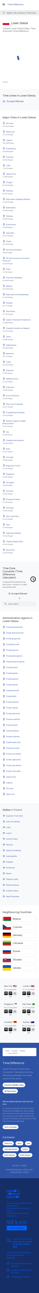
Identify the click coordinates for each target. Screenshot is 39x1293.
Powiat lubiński (10, 685)
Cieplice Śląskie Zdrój (13, 541)
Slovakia (17, 959)
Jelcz (6, 524)
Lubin (6, 165)
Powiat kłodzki (10, 667)
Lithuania (18, 943)
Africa (19, 1143)
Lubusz (7, 833)
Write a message (10, 1127)
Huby (6, 449)
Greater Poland (10, 891)
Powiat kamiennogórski (13, 661)
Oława (7, 241)
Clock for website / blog (13, 1085)
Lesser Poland (10, 839)
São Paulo (27, 1004)
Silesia (7, 873)
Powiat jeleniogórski (12, 656)
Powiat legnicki (10, 673)
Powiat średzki (10, 725)
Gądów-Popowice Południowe (16, 320)
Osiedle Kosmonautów (13, 440)
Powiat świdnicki (11, 731)
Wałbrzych (9, 132)
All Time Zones (10, 1091)
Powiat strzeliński (11, 719)
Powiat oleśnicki (11, 702)
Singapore (9, 1004)
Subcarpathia (10, 856)
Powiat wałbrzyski (11, 742)
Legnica (7, 140)
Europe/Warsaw (13, 101)
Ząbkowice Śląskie (12, 533)
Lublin (7, 827)
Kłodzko (8, 303)
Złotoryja (8, 508)
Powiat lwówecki (11, 690)
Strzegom (8, 482)
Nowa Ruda (9, 311)
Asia (28, 1143)
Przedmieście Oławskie (14, 412)
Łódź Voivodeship (11, 821)
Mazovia (8, 844)
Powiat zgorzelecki (12, 765)
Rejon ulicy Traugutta (13, 404)
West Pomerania (11, 896)
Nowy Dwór (9, 550)
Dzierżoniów (9, 224)
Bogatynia (8, 474)
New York (8, 986)
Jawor (7, 336)
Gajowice (8, 370)
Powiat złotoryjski (11, 771)
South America (25, 1155)
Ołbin (6, 269)
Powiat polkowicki (11, 713)
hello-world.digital (17, 1228)
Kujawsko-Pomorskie (13, 816)
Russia (16, 951)
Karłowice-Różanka (12, 250)
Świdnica (8, 191)
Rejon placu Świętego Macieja (16, 199)
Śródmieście (9, 148)
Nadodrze (8, 353)
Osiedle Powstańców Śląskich (16, 328)
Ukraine (17, 967)
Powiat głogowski (11, 638)
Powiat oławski (10, 708)
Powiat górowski (11, 644)
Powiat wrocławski (12, 754)
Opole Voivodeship (12, 850)
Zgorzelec (8, 233)
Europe (25, 1149)
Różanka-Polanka (11, 499)
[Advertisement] (19, 56)
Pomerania (9, 868)
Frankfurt (8, 1022)
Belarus (17, 918)
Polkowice (8, 387)
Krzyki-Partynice (11, 395)
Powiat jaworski (10, 650)
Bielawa (7, 286)
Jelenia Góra (9, 174)
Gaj (6, 432)
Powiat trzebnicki (11, 736)
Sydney (26, 1022)
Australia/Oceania (10, 1149)
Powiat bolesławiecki (13, 627)
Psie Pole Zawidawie (12, 277)
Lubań (7, 362)
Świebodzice (9, 345)
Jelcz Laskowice (11, 516)
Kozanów (8, 491)
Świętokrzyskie (10, 879)
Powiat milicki (9, 696)
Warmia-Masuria (11, 885)
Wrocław (8, 123)
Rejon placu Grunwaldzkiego (16, 294)
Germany (17, 935)
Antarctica (8, 1143)
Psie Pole (8, 157)
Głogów (8, 182)
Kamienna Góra (10, 379)
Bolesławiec (9, 207)
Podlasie (8, 862)
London (26, 986)
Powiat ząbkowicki (12, 759)
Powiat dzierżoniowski (13, 633)
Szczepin (8, 457)
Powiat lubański (10, 679)
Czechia (17, 927)
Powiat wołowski (11, 748)
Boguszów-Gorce (11, 465)
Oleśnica (8, 216)
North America (9, 1155)
